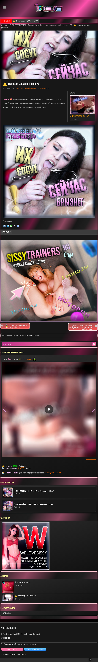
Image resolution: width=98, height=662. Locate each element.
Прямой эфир (33, 25)
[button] (93, 409)
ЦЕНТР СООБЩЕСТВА (17, 25)
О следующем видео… (22, 582)
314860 (21, 468)
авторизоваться (34, 335)
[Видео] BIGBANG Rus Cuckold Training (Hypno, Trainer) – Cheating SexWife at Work (81, 326)
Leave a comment (44, 88)
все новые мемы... (91, 459)
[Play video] (49, 409)
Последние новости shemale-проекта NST (55, 25)
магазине (29, 359)
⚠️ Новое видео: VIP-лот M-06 (25, 21)
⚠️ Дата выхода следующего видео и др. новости (16, 326)
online (6, 613)
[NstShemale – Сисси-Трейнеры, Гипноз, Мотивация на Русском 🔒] (49, 8)
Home (4, 25)
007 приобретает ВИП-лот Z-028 (79, 116)
